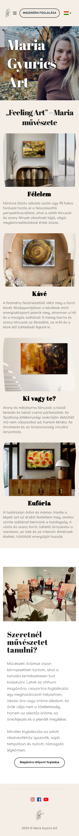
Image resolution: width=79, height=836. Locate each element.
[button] (15, 13)
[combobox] (67, 13)
